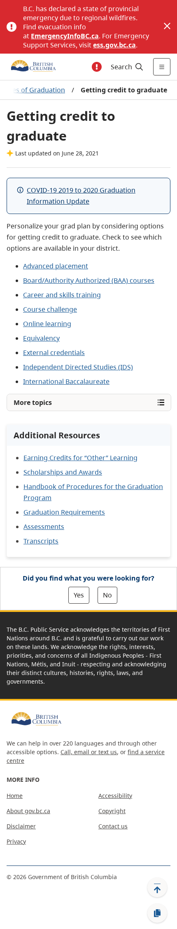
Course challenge (50, 309)
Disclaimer (21, 826)
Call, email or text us (89, 752)
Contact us (113, 826)
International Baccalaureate (66, 381)
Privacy (16, 841)
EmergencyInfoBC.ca (65, 35)
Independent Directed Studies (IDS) (78, 367)
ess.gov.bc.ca (114, 44)
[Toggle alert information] (97, 67)
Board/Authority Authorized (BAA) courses (88, 280)
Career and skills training (62, 294)
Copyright (112, 811)
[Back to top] (157, 887)
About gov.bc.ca (28, 811)
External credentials (54, 352)
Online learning (47, 323)
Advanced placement (55, 265)
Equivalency (41, 338)
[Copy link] (157, 913)
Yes (79, 595)
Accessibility (115, 796)
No (107, 595)
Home (15, 796)
